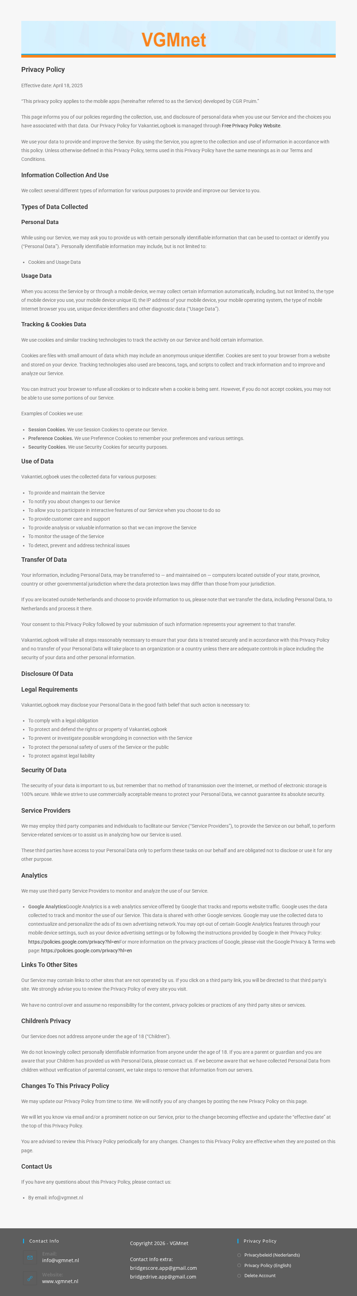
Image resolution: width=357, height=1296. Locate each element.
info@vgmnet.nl (60, 1260)
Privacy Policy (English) (267, 1265)
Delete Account (260, 1275)
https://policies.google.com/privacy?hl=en (73, 942)
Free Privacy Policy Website (251, 125)
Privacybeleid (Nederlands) (272, 1255)
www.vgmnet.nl (60, 1281)
